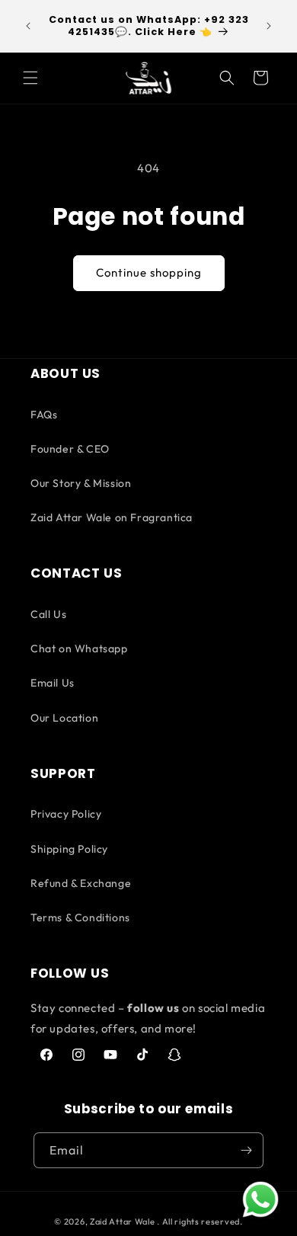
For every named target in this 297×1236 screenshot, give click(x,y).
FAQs (43, 414)
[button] (30, 77)
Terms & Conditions (80, 917)
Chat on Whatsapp (79, 648)
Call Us (48, 614)
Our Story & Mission (80, 483)
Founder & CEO (70, 449)
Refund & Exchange (80, 883)
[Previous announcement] (28, 26)
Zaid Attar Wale (122, 1221)
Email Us (52, 683)
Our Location (64, 718)
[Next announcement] (269, 26)
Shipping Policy (69, 849)
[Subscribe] (246, 1150)
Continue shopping (149, 272)
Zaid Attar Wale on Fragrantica (111, 517)
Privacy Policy (65, 814)
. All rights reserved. (199, 1221)
